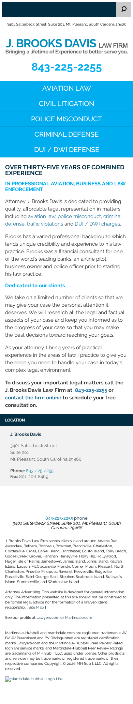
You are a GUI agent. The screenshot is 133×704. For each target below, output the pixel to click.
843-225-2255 (66, 66)
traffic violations (45, 224)
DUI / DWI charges (97, 224)
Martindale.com (78, 617)
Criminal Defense (66, 134)
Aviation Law (66, 88)
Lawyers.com (47, 617)
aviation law (41, 216)
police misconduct (79, 216)
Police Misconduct (66, 119)
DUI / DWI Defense (66, 150)
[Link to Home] (66, 46)
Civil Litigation (66, 104)
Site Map (36, 607)
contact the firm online (33, 398)
